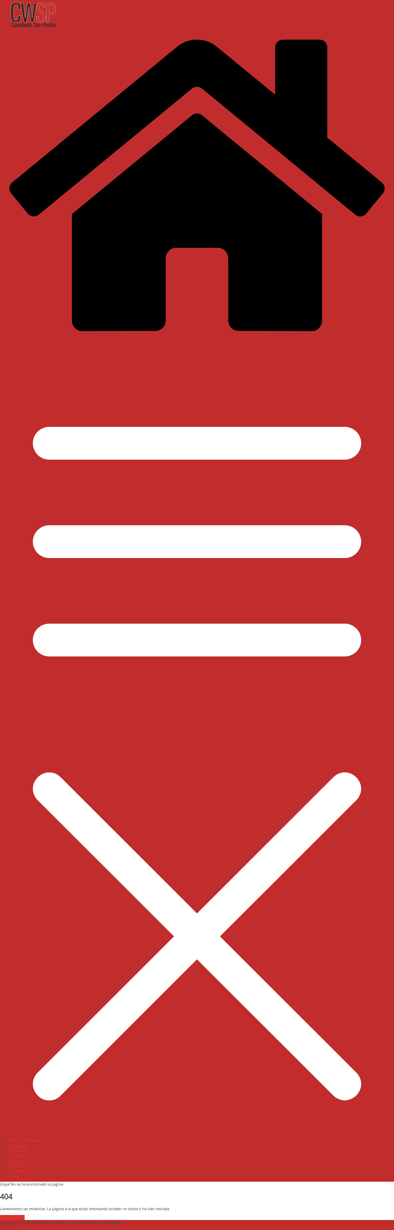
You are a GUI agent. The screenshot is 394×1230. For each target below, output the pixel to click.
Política (15, 1160)
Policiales (17, 1155)
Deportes (17, 1165)
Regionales (18, 1145)
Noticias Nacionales (26, 1140)
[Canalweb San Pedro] (114, 28)
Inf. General (19, 1150)
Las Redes (17, 1170)
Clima (13, 1175)
